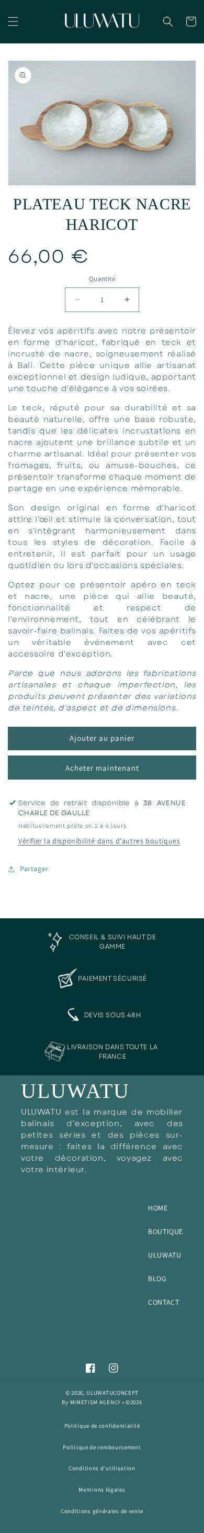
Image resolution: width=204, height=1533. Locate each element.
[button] (13, 21)
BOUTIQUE (165, 1231)
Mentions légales (101, 1489)
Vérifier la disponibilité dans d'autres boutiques (99, 841)
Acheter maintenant (102, 768)
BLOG (157, 1278)
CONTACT (163, 1302)
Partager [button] (34, 868)
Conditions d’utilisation (102, 1468)
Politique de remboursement (102, 1447)
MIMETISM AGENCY (95, 1402)
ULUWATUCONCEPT (112, 1392)
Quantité (102, 278)
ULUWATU (164, 1255)
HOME (157, 1208)
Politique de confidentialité (102, 1425)
